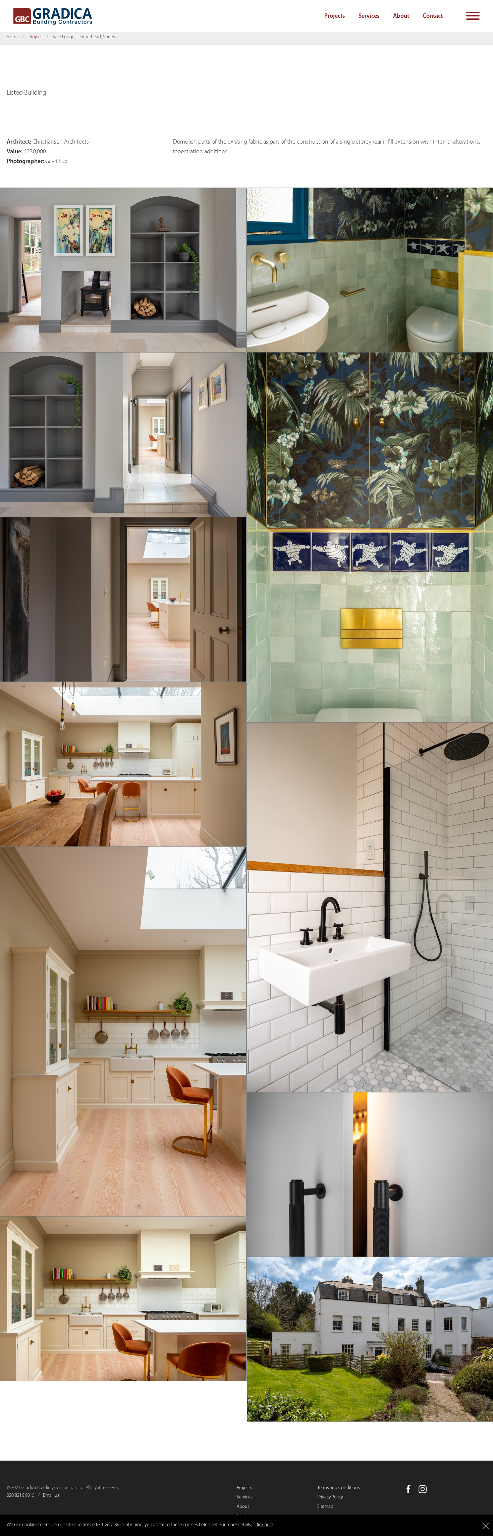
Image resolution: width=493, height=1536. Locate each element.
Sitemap (325, 1509)
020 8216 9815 (21, 1498)
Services (369, 16)
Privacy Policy (330, 1499)
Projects (334, 16)
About (401, 16)
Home (13, 40)
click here (264, 1525)
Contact (433, 16)
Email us (51, 1498)
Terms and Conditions (338, 1490)
